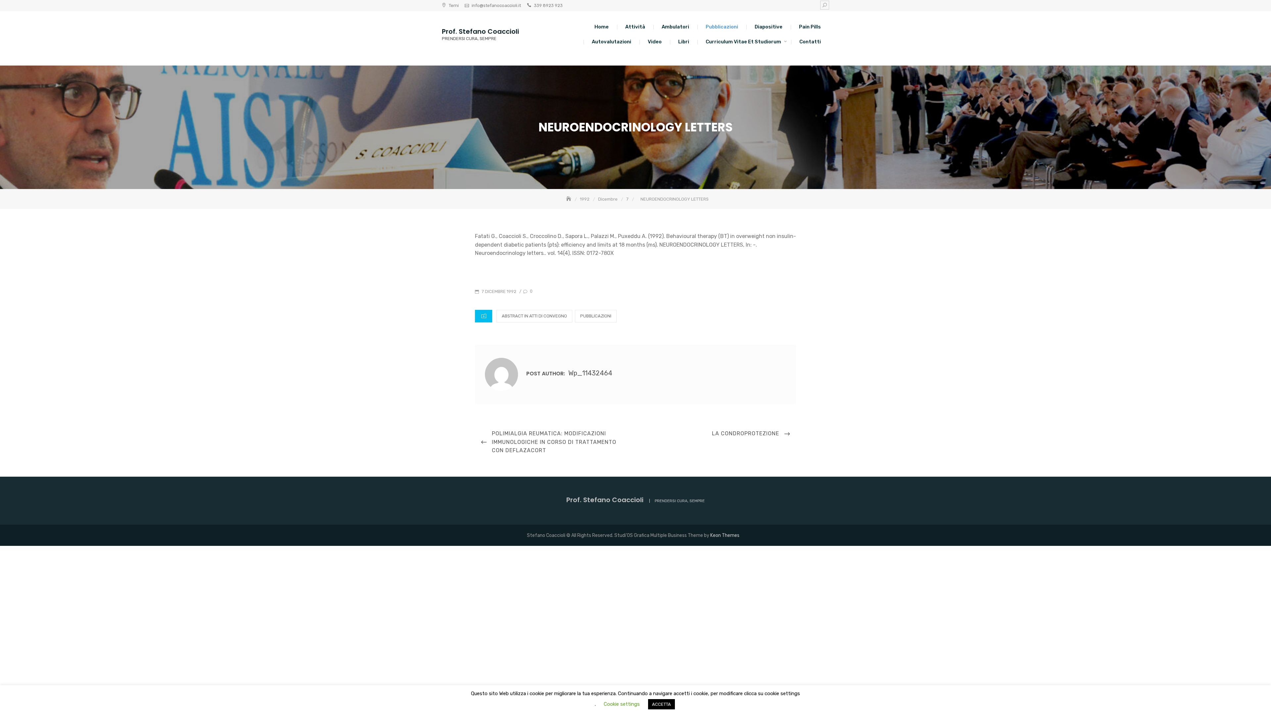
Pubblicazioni (722, 27)
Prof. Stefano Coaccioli (480, 31)
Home (601, 27)
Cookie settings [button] (622, 704)
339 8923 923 (548, 5)
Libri (683, 42)
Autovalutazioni (611, 42)
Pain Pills (810, 27)
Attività (635, 27)
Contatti (810, 42)
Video (655, 42)
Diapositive (768, 27)
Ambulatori (675, 27)
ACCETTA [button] (661, 704)
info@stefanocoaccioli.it (496, 5)
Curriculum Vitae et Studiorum (743, 42)
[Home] (569, 199)
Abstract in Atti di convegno (534, 315)
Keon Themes (724, 535)
